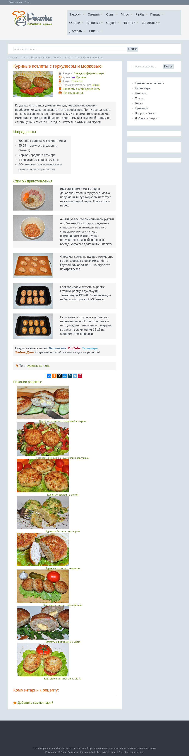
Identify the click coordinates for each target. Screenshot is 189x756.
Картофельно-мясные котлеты (62, 678)
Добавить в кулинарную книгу (81, 88)
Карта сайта (87, 752)
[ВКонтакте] (49, 376)
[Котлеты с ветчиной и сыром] (62, 623)
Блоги (139, 103)
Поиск (132, 48)
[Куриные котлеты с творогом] (62, 549)
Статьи (140, 98)
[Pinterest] (80, 376)
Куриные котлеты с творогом (62, 568)
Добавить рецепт (146, 118)
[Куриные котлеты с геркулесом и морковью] (33, 84)
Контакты (73, 752)
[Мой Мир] (64, 376)
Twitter (112, 752)
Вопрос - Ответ (145, 113)
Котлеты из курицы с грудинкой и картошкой (62, 457)
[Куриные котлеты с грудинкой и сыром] (62, 402)
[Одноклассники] (54, 376)
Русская (81, 77)
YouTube (123, 752)
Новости (141, 93)
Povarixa (77, 81)
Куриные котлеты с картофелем (62, 605)
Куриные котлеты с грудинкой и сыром (62, 421)
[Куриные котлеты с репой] (62, 475)
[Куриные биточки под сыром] (62, 512)
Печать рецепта (73, 92)
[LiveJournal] (70, 376)
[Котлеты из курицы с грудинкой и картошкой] (62, 439)
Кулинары (142, 108)
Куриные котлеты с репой (62, 494)
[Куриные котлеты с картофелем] (62, 586)
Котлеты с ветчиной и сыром (62, 641)
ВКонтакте (101, 752)
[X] (59, 376)
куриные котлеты (38, 365)
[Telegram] (75, 376)
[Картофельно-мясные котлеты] (62, 659)
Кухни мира (143, 88)
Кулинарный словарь (149, 83)
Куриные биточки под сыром (62, 531)
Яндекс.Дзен (137, 752)
